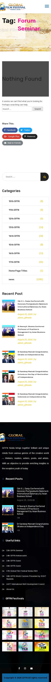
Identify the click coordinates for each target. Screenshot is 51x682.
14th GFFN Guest (13, 561)
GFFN (25, 678)
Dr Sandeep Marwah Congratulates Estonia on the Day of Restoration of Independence (33, 374)
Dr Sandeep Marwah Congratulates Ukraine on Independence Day (33, 525)
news (26, 279)
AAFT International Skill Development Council (25, 584)
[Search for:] (17, 109)
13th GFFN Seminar (14, 550)
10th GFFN (26, 201)
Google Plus (13, 136)
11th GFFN (26, 210)
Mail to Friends (14, 143)
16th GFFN (26, 253)
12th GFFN (26, 218)
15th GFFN (26, 244)
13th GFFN (26, 227)
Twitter (27, 130)
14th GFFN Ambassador (16, 556)
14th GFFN (26, 236)
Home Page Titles (26, 270)
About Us (10, 589)
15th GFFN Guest (13, 566)
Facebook (11, 130)
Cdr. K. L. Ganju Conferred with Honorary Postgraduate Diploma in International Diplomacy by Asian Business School (32, 492)
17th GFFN (26, 262)
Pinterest (31, 136)
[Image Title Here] (9, 612)
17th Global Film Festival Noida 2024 (21, 571)
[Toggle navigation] (47, 6)
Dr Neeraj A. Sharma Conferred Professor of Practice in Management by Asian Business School (31, 510)
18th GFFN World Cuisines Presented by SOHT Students (26, 577)
